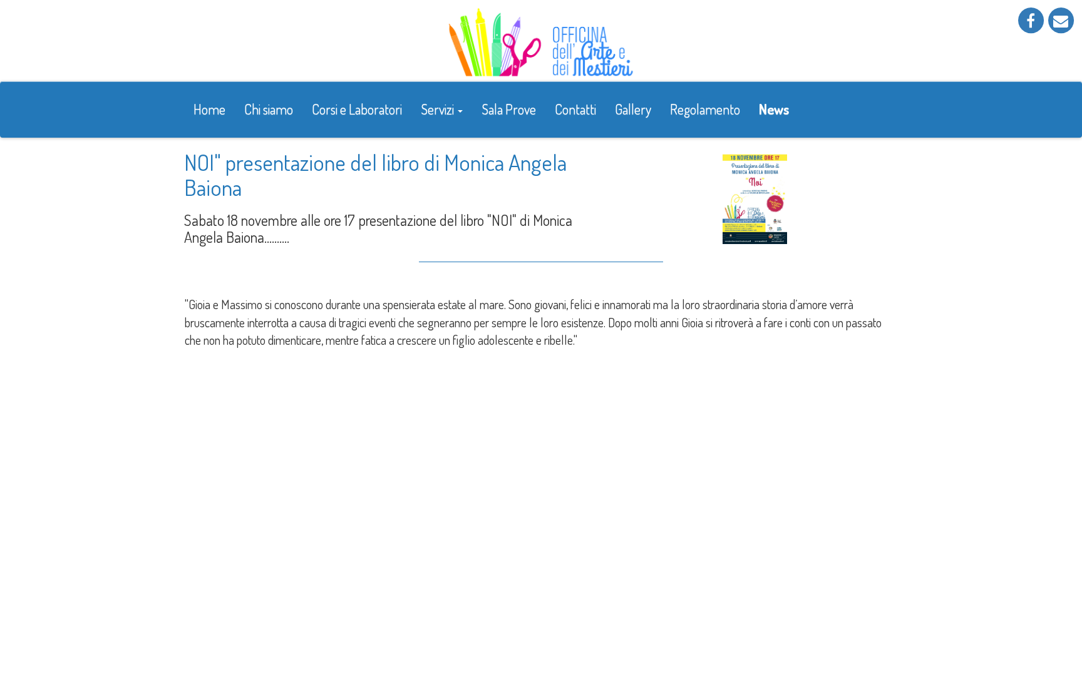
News (774, 109)
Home (209, 109)
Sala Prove (509, 109)
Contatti (575, 109)
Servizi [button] (438, 109)
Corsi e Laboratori (357, 109)
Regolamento (705, 109)
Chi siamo (268, 109)
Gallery (633, 109)
